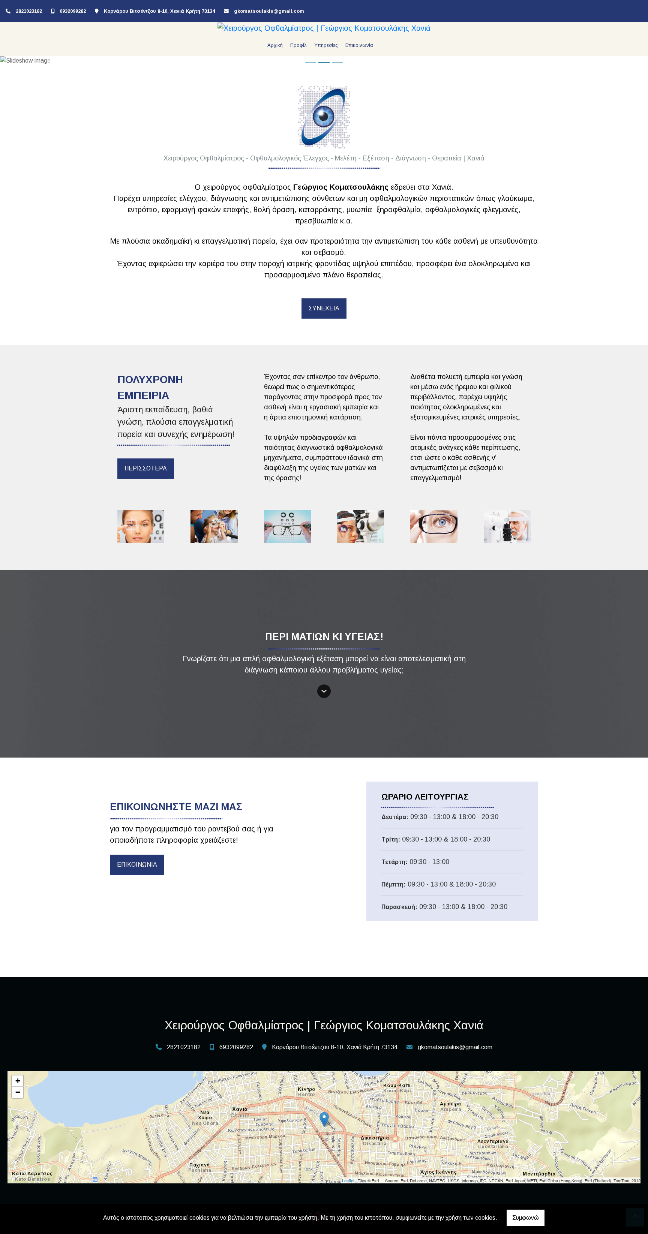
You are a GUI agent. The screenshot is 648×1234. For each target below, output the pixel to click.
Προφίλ (298, 45)
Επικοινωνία (359, 45)
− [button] (17, 1092)
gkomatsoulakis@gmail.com (269, 11)
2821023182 (29, 11)
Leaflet (348, 1180)
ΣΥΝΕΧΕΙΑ (324, 308)
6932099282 (73, 11)
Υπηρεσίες (326, 45)
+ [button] (17, 1081)
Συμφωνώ (525, 1218)
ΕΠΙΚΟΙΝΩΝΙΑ (137, 864)
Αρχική (275, 45)
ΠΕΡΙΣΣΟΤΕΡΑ (145, 468)
